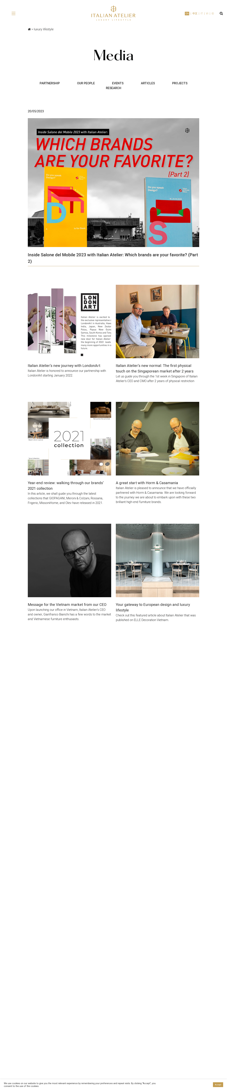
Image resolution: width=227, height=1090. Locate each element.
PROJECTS (179, 83)
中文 (194, 13)
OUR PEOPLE (86, 83)
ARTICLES (148, 83)
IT (202, 13)
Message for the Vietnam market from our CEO (67, 604)
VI (207, 13)
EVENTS (118, 83)
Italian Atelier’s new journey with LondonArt (64, 365)
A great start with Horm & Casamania (147, 483)
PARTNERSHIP (50, 83)
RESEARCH (113, 88)
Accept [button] (218, 1085)
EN (187, 13)
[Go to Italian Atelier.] (29, 29)
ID (213, 13)
